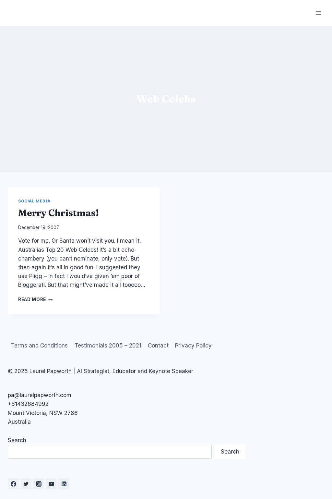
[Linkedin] (63, 483)
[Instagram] (38, 483)
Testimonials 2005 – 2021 (108, 345)
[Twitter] (25, 483)
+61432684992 (28, 404)
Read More (35, 299)
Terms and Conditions (39, 345)
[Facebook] (13, 483)
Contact (158, 345)
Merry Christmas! (58, 212)
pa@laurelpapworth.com (39, 395)
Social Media (34, 201)
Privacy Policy (193, 345)
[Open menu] (318, 13)
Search (17, 440)
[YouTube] (51, 483)
